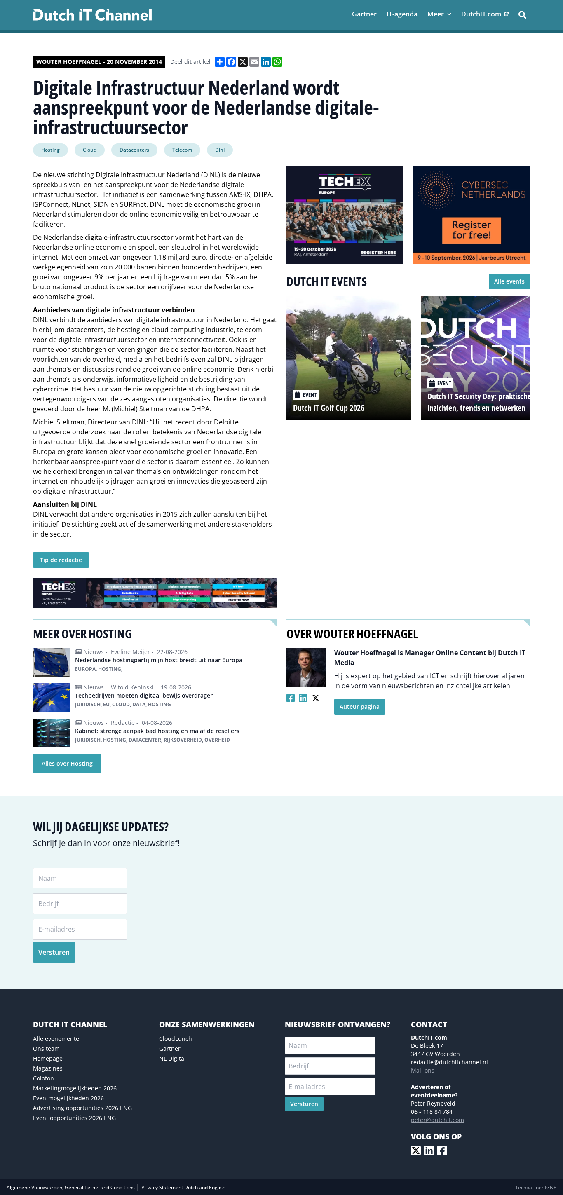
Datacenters (134, 149)
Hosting (50, 149)
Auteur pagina (360, 706)
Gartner (170, 1048)
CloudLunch (175, 1039)
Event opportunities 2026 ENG (74, 1118)
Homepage (48, 1058)
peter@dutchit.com (437, 1120)
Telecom (182, 149)
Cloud (89, 149)
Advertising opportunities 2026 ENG (82, 1108)
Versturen (54, 952)
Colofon (43, 1078)
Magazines (48, 1068)
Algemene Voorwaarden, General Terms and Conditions (71, 1187)
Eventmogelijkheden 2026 (68, 1098)
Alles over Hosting (67, 763)
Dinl (220, 149)
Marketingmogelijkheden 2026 (75, 1088)
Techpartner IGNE (535, 1187)
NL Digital (172, 1058)
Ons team (46, 1048)
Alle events (509, 281)
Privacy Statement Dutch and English (183, 1187)
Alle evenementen (58, 1039)
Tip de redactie (61, 560)
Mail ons (422, 1070)
